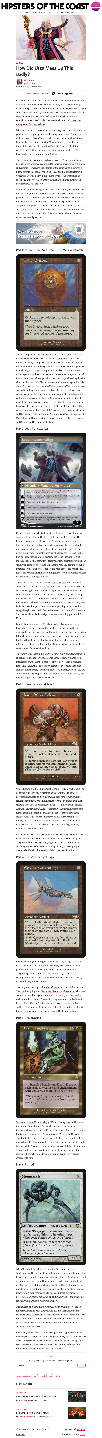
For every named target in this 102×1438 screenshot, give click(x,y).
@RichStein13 (30, 83)
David (82, 1434)
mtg (35, 1376)
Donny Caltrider (26, 1417)
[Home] (51, 6)
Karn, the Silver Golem (27, 809)
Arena (34, 12)
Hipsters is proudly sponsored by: (38, 93)
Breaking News (21, 1393)
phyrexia (43, 1376)
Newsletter (53, 12)
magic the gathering (24, 1376)
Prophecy (42, 1003)
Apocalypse (43, 1122)
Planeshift (31, 1122)
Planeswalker (58, 582)
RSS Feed (20, 1434)
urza (50, 1376)
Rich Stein (29, 80)
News (27, 12)
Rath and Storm (51, 987)
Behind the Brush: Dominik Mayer (32, 1412)
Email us (81, 1429)
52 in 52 (19, 63)
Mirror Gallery (21, 1409)
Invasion (20, 1122)
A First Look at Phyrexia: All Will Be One (36, 1396)
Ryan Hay (23, 1400)
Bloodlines (40, 789)
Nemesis (70, 991)
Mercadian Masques (51, 991)
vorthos (57, 1376)
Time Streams (23, 789)
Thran (59, 358)
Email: (21, 1366)
